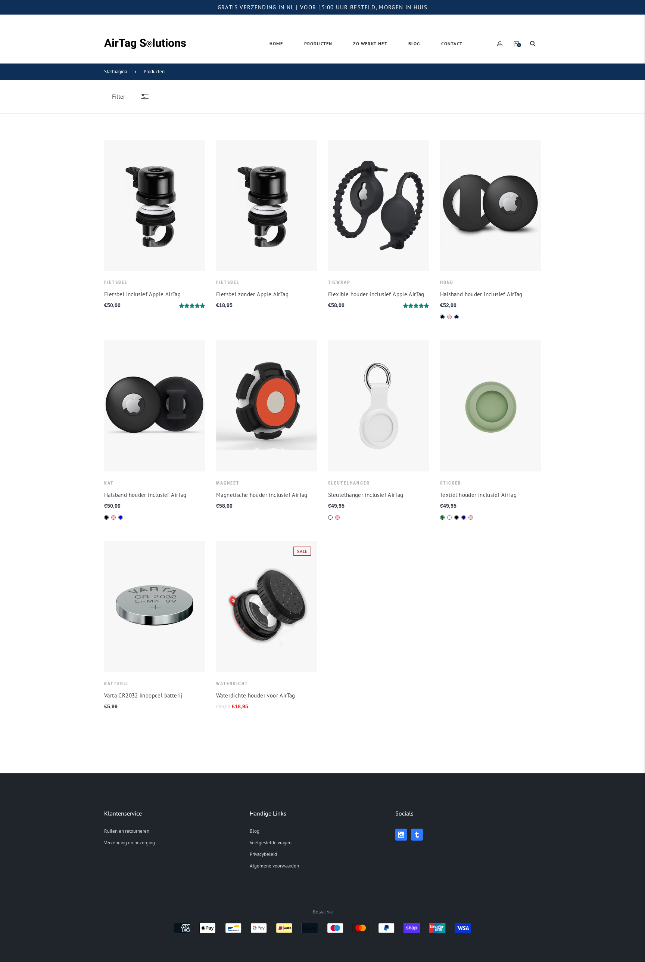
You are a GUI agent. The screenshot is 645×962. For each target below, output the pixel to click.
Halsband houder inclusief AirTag (481, 294)
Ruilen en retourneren (126, 831)
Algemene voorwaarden (274, 866)
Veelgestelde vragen (271, 842)
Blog (254, 831)
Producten (154, 71)
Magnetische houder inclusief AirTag (262, 495)
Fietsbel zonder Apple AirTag (252, 294)
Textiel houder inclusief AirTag (478, 495)
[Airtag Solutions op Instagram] (401, 835)
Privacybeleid (263, 854)
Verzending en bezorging (129, 842)
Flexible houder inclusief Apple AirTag (376, 294)
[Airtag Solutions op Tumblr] (417, 835)
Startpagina (115, 71)
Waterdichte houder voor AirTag (255, 695)
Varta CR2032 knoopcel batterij (143, 695)
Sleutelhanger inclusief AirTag (365, 495)
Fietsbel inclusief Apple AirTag (142, 294)
